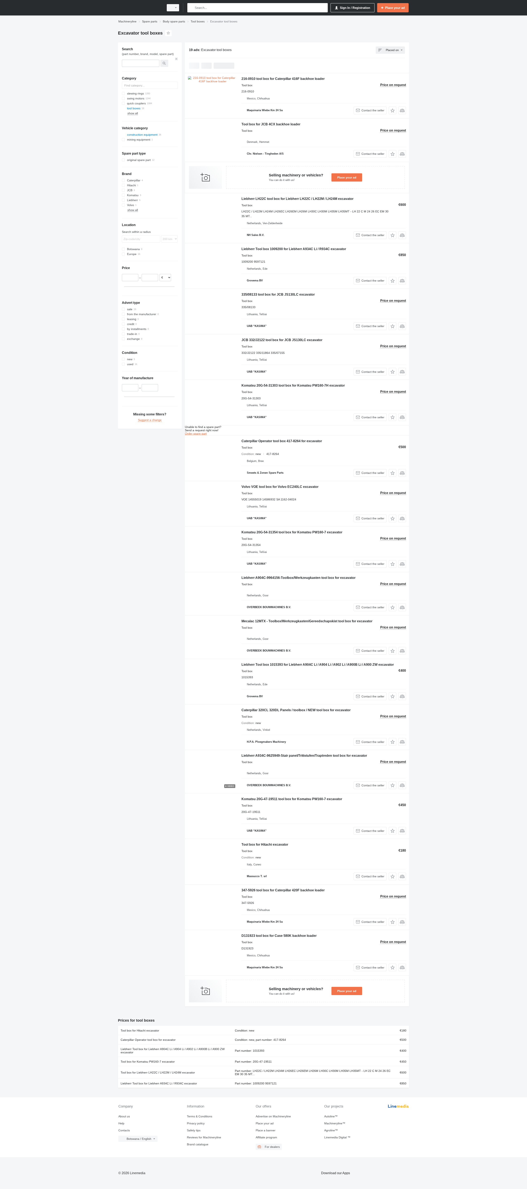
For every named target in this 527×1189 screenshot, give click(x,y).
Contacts (124, 1130)
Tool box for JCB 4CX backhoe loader (270, 124)
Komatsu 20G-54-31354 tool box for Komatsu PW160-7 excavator (291, 532)
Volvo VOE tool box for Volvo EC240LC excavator (279, 486)
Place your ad (346, 177)
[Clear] (176, 58)
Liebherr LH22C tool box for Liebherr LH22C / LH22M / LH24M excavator (297, 198)
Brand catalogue (197, 1144)
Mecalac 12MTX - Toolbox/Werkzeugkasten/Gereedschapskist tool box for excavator (306, 621)
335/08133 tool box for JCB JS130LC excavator (278, 294)
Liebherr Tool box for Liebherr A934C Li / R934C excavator (159, 1083)
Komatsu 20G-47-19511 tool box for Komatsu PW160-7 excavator (291, 799)
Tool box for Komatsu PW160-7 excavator (148, 1061)
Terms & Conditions (199, 1116)
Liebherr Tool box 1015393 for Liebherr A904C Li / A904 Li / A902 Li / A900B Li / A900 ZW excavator (317, 664)
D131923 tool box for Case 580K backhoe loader (279, 935)
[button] (392, 110)
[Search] (191, 7)
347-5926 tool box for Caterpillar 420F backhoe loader (283, 890)
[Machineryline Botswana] (140, 7)
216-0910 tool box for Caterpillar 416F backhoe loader (283, 78)
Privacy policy (196, 1123)
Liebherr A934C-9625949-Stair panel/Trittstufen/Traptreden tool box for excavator (304, 755)
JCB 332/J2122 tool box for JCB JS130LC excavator (281, 340)
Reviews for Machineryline (204, 1137)
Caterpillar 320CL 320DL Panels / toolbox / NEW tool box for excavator (296, 710)
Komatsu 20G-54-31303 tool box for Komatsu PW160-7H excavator (293, 385)
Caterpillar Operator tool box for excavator (148, 1039)
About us (124, 1116)
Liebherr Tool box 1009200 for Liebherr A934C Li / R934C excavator (293, 249)
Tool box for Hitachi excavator (264, 844)
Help (121, 1123)
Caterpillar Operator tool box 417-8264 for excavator (281, 441)
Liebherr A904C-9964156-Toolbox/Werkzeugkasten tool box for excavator (298, 577)
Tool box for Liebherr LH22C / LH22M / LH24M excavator (158, 1072)
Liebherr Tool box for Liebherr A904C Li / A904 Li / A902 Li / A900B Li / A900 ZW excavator (173, 1050)
